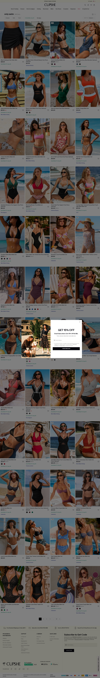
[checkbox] (53, 343)
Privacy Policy (62, 345)
